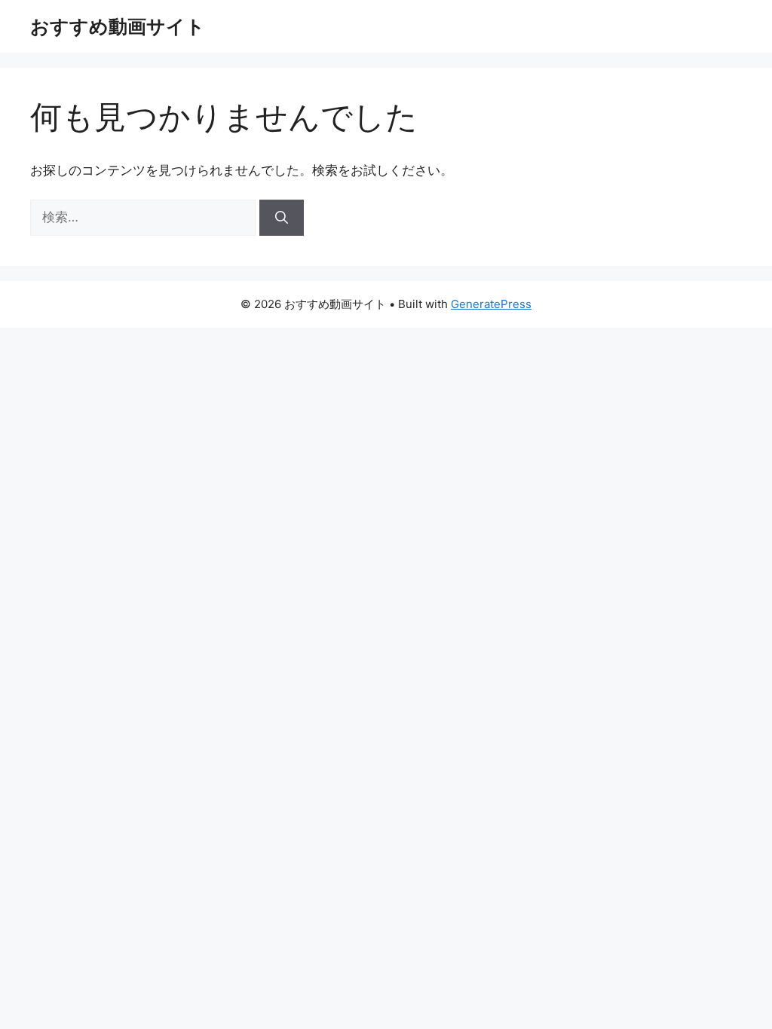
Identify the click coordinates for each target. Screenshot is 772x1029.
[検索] (281, 218)
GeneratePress (491, 304)
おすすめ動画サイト (117, 26)
